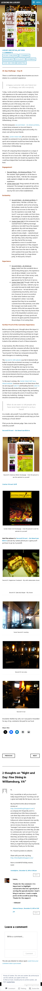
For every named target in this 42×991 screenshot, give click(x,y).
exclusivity (20, 59)
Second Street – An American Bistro (27, 125)
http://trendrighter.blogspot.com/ (21, 858)
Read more (10, 38)
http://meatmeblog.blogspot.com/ (22, 808)
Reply (36, 875)
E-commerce (24, 55)
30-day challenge (10, 55)
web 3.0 (36, 386)
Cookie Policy (11, 982)
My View (21, 50)
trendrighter (14, 871)
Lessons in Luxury (10, 2)
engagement (8, 59)
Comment (29, 953)
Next (35, 756)
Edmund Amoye (18, 908)
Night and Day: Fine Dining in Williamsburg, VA (21, 19)
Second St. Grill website (13, 360)
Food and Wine (9, 63)
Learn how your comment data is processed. (20, 962)
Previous (8, 756)
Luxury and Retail (9, 50)
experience (31, 59)
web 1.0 (16, 386)
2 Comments (7, 52)
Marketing (21, 63)
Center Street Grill (15, 137)
